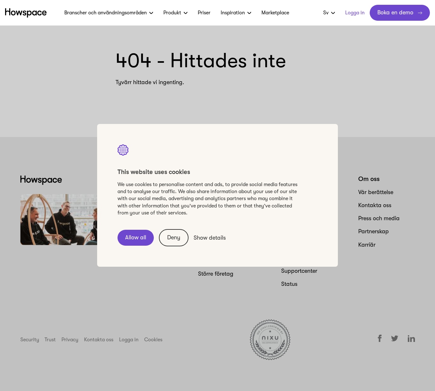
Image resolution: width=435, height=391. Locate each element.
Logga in (355, 13)
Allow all (135, 238)
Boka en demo (395, 12)
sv (326, 13)
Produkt (172, 13)
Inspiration (233, 13)
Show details (210, 238)
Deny (173, 238)
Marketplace (275, 13)
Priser (204, 13)
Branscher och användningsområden (105, 13)
